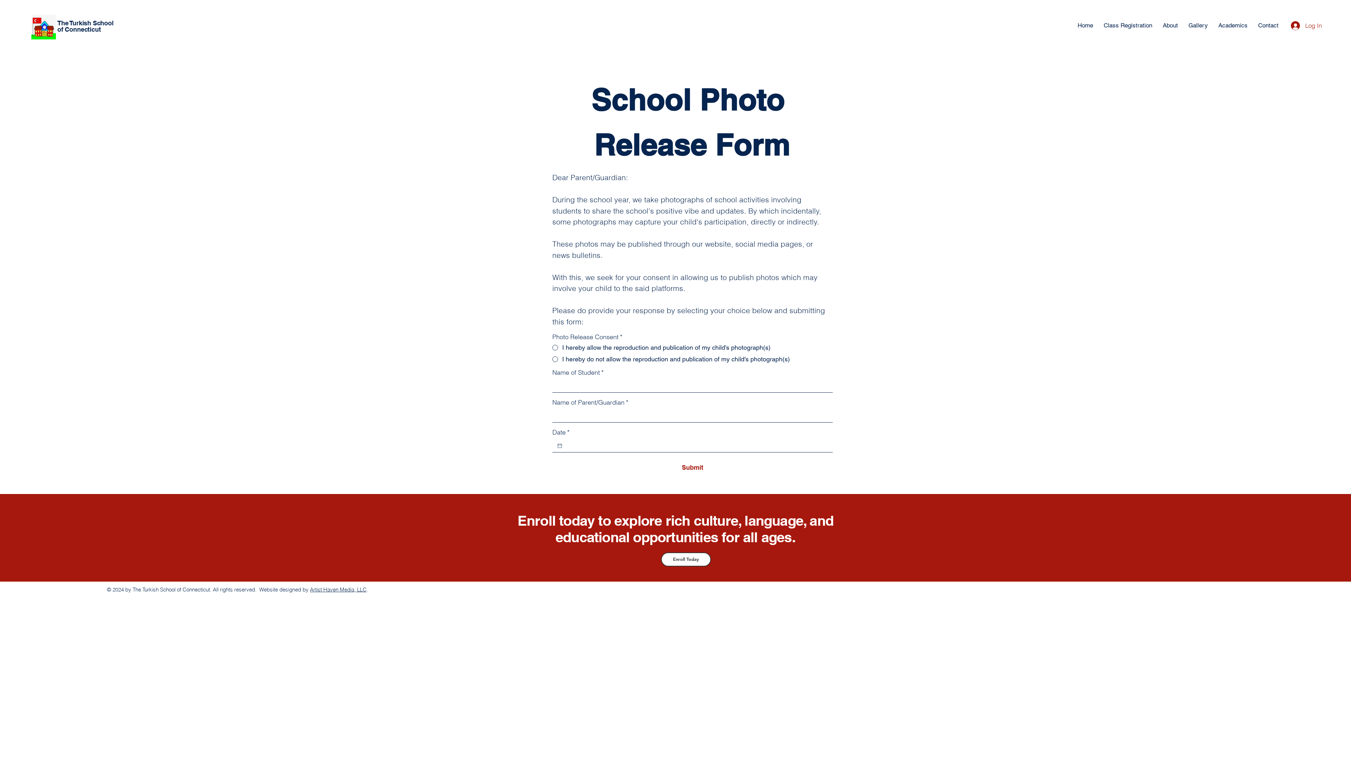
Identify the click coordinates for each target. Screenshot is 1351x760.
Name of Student (578, 372)
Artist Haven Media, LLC (338, 589)
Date (561, 432)
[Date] (560, 446)
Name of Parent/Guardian (590, 402)
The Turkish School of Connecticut (85, 26)
